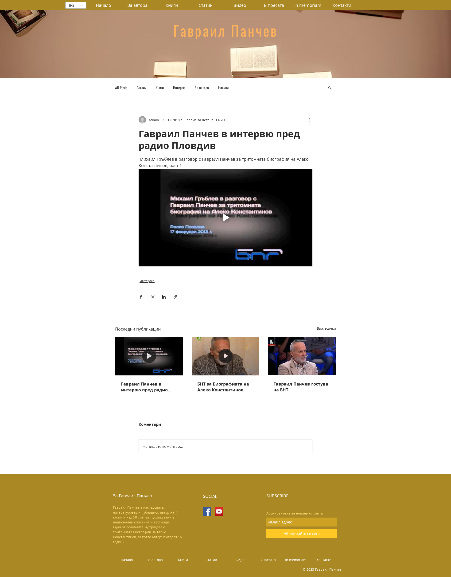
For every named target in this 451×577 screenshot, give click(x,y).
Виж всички (326, 328)
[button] (330, 88)
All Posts (121, 87)
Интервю (179, 87)
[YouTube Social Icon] (219, 511)
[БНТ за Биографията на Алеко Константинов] (226, 356)
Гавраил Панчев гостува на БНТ (300, 387)
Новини (223, 87)
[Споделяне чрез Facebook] (141, 297)
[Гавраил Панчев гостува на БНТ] (302, 356)
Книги (160, 87)
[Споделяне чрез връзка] (175, 297)
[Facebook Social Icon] (207, 511)
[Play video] (225, 217)
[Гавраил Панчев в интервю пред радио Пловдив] (149, 356)
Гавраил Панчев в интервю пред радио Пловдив (144, 387)
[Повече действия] (309, 120)
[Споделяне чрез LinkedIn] (164, 297)
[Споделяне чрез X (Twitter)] (152, 297)
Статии (141, 87)
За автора (202, 87)
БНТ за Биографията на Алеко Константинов (223, 387)
